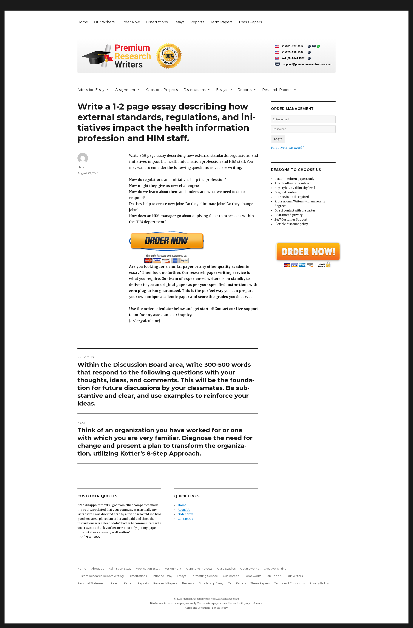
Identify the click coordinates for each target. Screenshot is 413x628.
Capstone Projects (162, 90)
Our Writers (104, 22)
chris (80, 167)
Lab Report (274, 576)
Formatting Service (204, 576)
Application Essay (148, 568)
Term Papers (221, 22)
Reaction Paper (122, 583)
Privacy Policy (319, 583)
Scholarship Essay (211, 583)
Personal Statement (91, 583)
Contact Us (185, 519)
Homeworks (252, 576)
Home (82, 22)
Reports (197, 22)
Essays (179, 22)
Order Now (130, 22)
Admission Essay (91, 90)
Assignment (125, 90)
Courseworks (249, 568)
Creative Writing (275, 568)
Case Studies (226, 568)
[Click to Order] (193, 247)
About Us (184, 510)
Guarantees (231, 576)
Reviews (188, 583)
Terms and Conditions (289, 583)
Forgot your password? (287, 148)
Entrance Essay (162, 576)
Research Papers (276, 90)
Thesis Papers (250, 22)
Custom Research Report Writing (100, 576)
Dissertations (157, 22)
